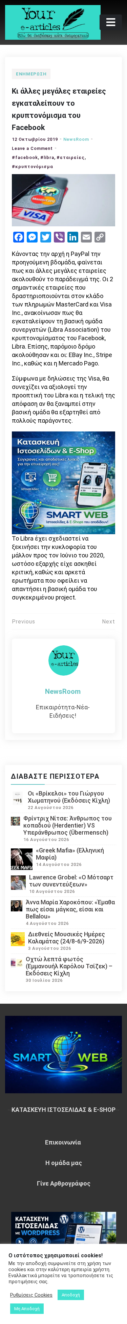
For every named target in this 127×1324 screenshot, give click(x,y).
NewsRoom (76, 139)
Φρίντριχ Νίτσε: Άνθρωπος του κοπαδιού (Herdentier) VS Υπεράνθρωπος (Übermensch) (67, 825)
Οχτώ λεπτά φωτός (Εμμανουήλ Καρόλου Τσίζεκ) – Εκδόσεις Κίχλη (69, 966)
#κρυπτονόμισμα (32, 166)
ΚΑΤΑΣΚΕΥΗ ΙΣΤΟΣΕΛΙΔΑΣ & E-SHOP (63, 1109)
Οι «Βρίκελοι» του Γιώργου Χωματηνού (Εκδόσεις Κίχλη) (69, 797)
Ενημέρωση (31, 73)
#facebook (25, 157)
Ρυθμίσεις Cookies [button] (31, 1295)
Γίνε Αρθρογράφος (63, 1183)
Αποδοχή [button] (71, 1294)
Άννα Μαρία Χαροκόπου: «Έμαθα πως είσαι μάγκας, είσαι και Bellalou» (70, 909)
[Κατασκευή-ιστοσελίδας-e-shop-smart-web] (63, 482)
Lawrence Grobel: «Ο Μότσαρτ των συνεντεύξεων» (71, 881)
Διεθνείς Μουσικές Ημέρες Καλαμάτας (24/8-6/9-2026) (66, 938)
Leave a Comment (32, 148)
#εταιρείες (71, 157)
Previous (23, 621)
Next (108, 621)
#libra (47, 157)
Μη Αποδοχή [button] (27, 1308)
